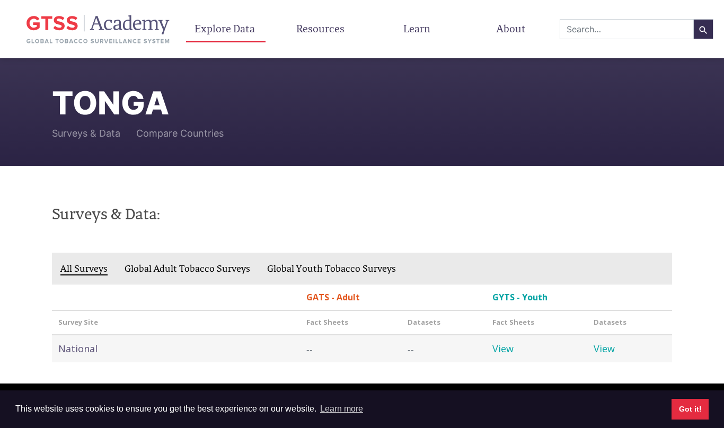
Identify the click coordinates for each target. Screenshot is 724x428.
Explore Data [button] (226, 28)
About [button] (512, 28)
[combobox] (626, 29)
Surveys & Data (86, 133)
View (503, 348)
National (78, 348)
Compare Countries (180, 133)
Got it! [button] (690, 409)
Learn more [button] (341, 408)
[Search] (703, 29)
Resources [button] (321, 28)
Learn (416, 28)
